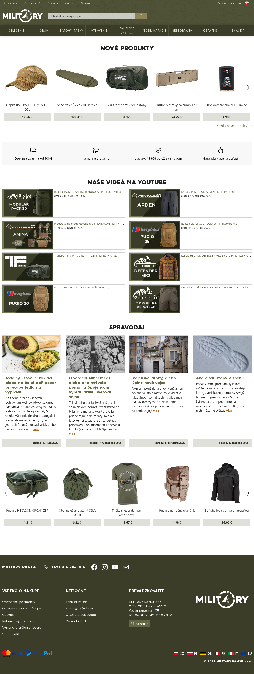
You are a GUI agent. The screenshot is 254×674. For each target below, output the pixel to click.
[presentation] (6, 88)
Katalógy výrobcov (80, 608)
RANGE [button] (89, 3)
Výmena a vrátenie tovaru (21, 627)
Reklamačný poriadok (18, 621)
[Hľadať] (141, 16)
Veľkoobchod (76, 621)
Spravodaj (127, 327)
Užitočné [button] (34, 3)
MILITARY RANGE (19, 567)
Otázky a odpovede (81, 614)
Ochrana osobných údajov (21, 608)
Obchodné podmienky (18, 602)
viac (36, 429)
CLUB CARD (11, 634)
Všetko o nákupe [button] (62, 3)
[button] (94, 567)
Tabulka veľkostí (77, 602)
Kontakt (13, 3)
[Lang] (248, 3)
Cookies (8, 614)
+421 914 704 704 (232, 3)
